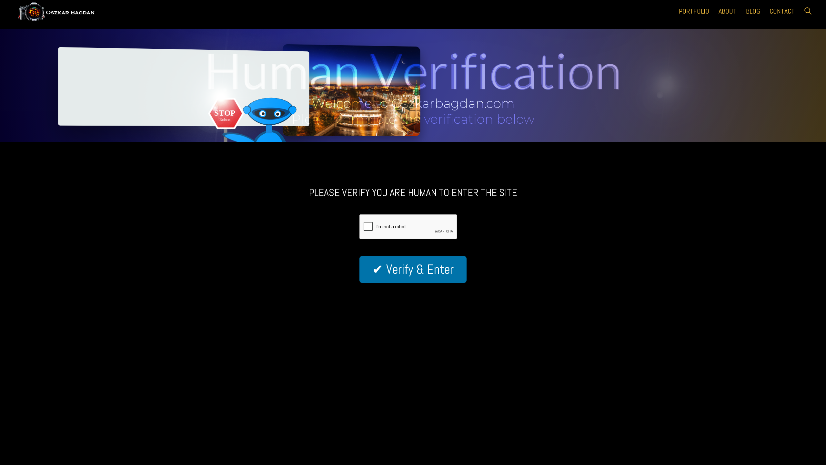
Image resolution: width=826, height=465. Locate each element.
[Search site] (807, 11)
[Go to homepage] (63, 11)
